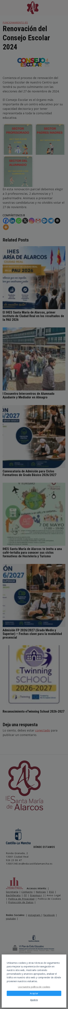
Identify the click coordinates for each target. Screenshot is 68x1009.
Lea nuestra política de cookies (34, 986)
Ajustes (34, 999)
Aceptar (34, 993)
